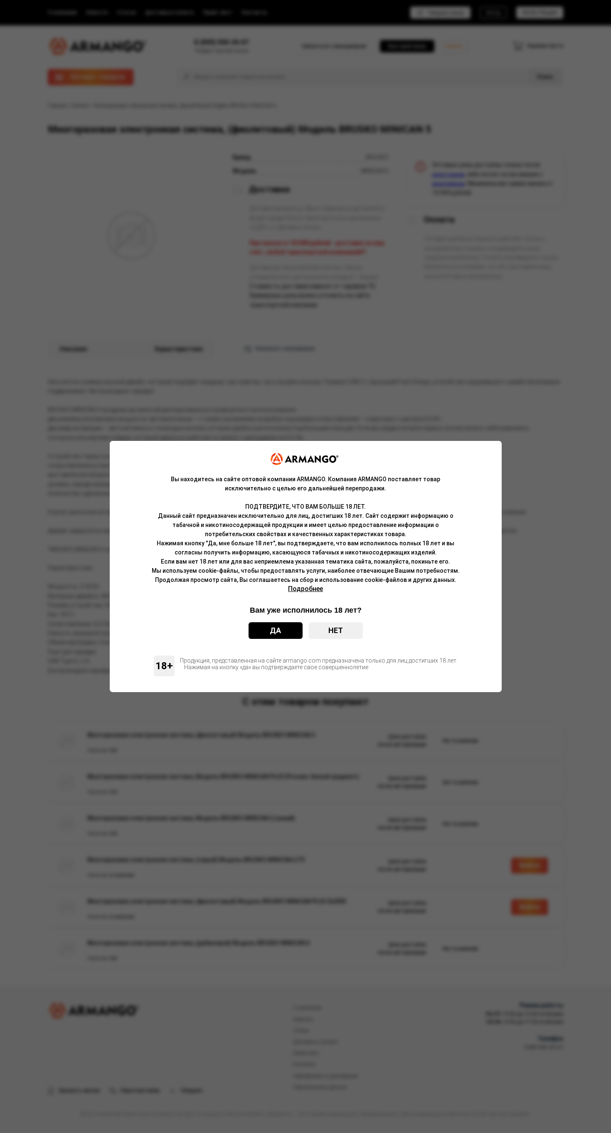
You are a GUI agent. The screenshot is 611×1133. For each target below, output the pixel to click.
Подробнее (305, 589)
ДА (275, 630)
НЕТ (335, 630)
